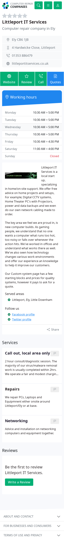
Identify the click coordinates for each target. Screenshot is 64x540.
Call (41, 82)
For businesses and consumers (27, 526)
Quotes (55, 82)
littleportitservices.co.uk (30, 63)
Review (26, 82)
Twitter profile (21, 319)
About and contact (18, 516)
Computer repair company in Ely (28, 28)
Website (9, 82)
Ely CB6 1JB (20, 39)
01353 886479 (22, 55)
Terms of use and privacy (23, 535)
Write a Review (19, 482)
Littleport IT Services (24, 22)
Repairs (12, 389)
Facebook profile (23, 314)
